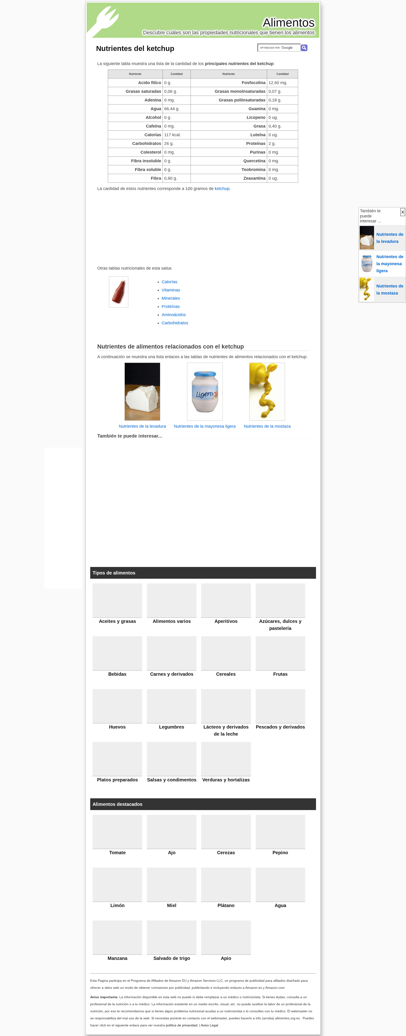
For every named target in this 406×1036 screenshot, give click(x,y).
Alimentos (289, 22)
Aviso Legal (209, 1025)
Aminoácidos (174, 314)
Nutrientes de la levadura (142, 426)
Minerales (171, 298)
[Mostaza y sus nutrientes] (267, 419)
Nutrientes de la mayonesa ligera (205, 426)
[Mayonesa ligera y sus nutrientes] (205, 419)
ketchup (222, 188)
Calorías (169, 281)
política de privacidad (181, 1025)
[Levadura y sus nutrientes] (142, 419)
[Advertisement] (203, 227)
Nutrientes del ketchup (135, 48)
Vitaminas (171, 290)
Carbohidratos (175, 323)
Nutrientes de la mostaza (267, 426)
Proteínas (171, 306)
